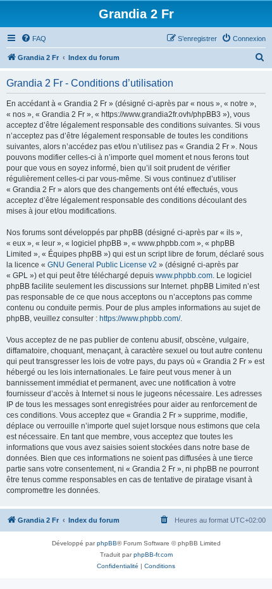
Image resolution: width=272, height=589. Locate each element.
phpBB (107, 543)
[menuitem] (33, 38)
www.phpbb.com (184, 275)
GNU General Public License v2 (102, 264)
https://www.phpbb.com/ (139, 318)
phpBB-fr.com (153, 554)
